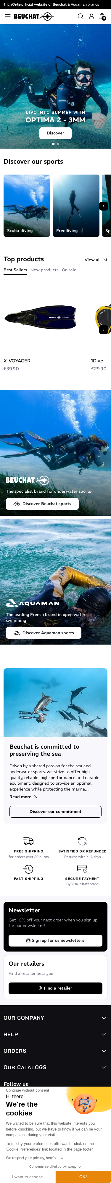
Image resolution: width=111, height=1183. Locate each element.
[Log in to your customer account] (91, 16)
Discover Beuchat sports (46, 503)
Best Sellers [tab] (15, 269)
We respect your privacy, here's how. (35, 1158)
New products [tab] (44, 269)
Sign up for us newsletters (58, 940)
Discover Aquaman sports (48, 632)
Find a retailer (58, 988)
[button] (81, 16)
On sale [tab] (69, 269)
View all (93, 259)
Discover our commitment (55, 811)
